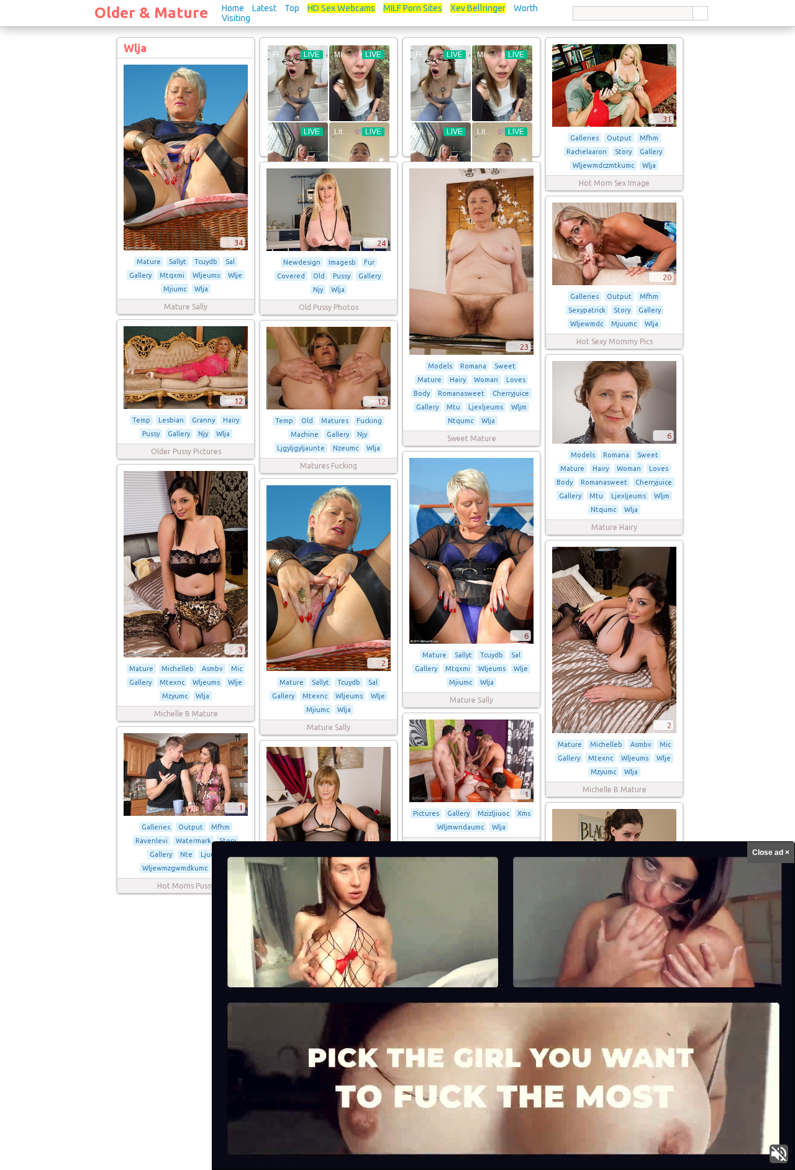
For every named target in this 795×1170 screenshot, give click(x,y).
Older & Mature (151, 12)
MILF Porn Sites (412, 8)
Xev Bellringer (478, 8)
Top (291, 8)
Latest (264, 8)
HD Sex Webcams (341, 8)
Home (233, 8)
